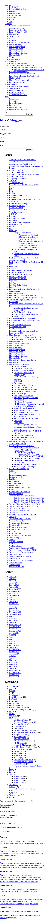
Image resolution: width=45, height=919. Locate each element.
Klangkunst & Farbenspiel (23, 402)
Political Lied (19, 423)
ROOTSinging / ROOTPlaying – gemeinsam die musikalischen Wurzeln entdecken (28, 427)
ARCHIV (12, 181)
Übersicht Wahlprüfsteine (18, 529)
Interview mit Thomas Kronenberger (22, 295)
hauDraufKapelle (20, 737)
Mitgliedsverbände (16, 13)
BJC (10, 189)
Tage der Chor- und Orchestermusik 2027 (29, 68)
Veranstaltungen (10, 61)
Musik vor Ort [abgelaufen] (19, 364)
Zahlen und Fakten (16, 107)
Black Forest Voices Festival (24, 371)
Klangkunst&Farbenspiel (23, 741)
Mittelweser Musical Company (25, 406)
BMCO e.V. (13, 7)
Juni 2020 (12, 658)
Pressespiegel (14, 105)
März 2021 (13, 643)
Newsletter (13, 101)
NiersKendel (18, 751)
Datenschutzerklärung (17, 218)
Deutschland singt (15, 224)
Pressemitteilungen (16, 103)
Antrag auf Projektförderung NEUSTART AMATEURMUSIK (31, 455)
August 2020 (14, 654)
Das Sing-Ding (19, 375)
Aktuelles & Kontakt (16, 162)
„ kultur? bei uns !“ (21, 366)
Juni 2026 (12, 579)
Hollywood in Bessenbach (23, 396)
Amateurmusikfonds (16, 28)
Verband (12, 540)
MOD (11, 714)
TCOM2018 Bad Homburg (19, 510)
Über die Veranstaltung (17, 521)
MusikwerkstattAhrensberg (24, 749)
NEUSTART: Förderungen (19, 469)
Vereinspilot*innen (16, 542)
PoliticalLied (18, 755)
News (11, 471)
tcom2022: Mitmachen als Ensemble (22, 515)
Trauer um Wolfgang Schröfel (20, 519)
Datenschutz (13, 216)
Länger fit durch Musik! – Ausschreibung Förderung (28, 246)
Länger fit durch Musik (17, 707)
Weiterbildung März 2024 (23, 710)
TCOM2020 (18, 780)
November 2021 (15, 627)
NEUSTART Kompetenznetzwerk (26, 448)
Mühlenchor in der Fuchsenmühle (26, 410)
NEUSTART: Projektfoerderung (26, 464)
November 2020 (15, 650)
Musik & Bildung (15, 45)
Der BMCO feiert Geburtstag (20, 222)
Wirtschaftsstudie (15, 554)
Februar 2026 (14, 585)
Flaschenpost (18, 383)
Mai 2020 (12, 660)
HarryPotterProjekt (21, 735)
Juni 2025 (12, 600)
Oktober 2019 (14, 675)
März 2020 (13, 664)
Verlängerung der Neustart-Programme (28, 339)
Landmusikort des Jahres (18, 30)
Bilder (11, 187)
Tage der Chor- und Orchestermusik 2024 (29, 500)
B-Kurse (12, 691)
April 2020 (13, 662)
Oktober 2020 (14, 652)
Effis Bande (18, 381)
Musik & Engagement (17, 47)
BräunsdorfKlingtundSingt (23, 722)
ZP (10, 797)
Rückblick (13, 490)
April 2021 (13, 641)
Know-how (13, 302)
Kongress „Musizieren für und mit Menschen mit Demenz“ (30, 242)
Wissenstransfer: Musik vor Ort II (21, 560)
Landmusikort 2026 (16, 333)
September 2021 (15, 631)
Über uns (8, 5)
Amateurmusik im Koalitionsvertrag (22, 164)
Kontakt (12, 20)
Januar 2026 (13, 587)
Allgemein (13, 687)
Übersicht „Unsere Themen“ (19, 42)
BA (10, 693)
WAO (11, 793)
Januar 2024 (13, 608)
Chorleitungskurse (15, 212)
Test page (12, 517)
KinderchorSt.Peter (21, 739)
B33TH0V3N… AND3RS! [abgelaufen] (24, 185)
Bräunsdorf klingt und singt (24, 373)
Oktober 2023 (14, 610)
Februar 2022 (14, 620)
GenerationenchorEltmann (23, 730)
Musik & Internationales (18, 53)
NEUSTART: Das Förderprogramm (27, 458)
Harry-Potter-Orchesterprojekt (25, 391)
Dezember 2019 (15, 671)
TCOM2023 (18, 783)
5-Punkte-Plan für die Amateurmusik (22, 160)
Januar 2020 (13, 668)
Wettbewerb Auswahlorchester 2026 (22, 74)
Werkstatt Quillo (20, 439)
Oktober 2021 (14, 629)
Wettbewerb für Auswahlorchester (21, 552)
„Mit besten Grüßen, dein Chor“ (25, 368)
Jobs (10, 22)
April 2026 (13, 583)
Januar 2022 (13, 623)
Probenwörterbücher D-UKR (20, 487)
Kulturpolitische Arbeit (17, 9)
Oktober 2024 (14, 604)
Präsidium (12, 11)
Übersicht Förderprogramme (19, 26)
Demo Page (13, 220)
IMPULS (12, 283)
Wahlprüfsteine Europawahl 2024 (21, 548)
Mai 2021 (12, 639)
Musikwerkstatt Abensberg (23, 412)
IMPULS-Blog (14, 705)
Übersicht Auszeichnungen (19, 86)
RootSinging (18, 758)
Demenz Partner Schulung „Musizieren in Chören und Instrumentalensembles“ (28, 237)
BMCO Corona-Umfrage (18, 195)
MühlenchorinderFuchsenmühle (25, 747)
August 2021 (14, 633)
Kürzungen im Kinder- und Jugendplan (23, 331)
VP (10, 791)
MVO (11, 718)
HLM (11, 701)
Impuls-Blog (13, 287)
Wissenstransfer (15, 36)
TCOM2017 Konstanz (17, 508)
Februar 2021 (14, 645)
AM (10, 689)
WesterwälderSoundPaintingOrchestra (28, 766)
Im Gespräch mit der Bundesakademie (28, 314)
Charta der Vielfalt (16, 208)
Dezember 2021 (15, 625)
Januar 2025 (13, 602)
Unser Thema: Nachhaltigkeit (20, 535)
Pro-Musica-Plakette (16, 90)
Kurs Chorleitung (15, 329)
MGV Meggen (11, 120)
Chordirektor (14, 695)
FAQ (11, 229)
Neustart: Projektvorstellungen (25, 467)
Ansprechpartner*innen (17, 179)
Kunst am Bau (19, 316)
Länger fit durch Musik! (18, 32)
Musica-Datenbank (16, 345)
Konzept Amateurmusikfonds (20, 325)
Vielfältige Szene (15, 546)
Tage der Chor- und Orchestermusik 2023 (29, 498)
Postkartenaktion (20, 172)
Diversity (12, 227)
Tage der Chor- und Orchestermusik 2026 (29, 70)
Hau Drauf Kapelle (21, 394)
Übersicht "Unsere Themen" (10, 863)
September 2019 (15, 677)
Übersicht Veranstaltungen (18, 63)
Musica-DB (13, 716)
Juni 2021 (12, 637)
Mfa (10, 712)
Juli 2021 (12, 635)
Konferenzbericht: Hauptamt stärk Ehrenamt (25, 320)
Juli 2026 (12, 577)
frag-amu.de (13, 266)
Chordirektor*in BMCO (18, 95)
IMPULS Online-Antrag (18, 285)
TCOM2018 (18, 776)
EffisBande (18, 726)
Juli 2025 (12, 597)
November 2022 (15, 612)
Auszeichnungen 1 (16, 183)
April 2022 (13, 618)
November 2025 (15, 591)
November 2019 (15, 673)
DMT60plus (13, 699)
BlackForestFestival (21, 720)
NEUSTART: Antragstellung (24, 452)
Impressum (13, 281)
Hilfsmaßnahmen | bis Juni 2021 (21, 275)
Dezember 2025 (15, 589)
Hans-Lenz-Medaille (16, 93)
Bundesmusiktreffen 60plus (19, 72)
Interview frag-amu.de (17, 293)
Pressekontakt (14, 99)
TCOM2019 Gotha (16, 512)
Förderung (8, 24)
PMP (11, 770)
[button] (6, 112)
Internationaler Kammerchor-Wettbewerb (29, 880)
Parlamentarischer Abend (18, 82)
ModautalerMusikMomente (24, 745)
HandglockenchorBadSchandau (25, 732)
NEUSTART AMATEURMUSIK (21, 446)
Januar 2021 (13, 648)
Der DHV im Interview (22, 312)
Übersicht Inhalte (15, 525)
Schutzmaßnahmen (16, 494)
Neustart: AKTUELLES (23, 450)
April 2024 (13, 606)
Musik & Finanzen (16, 49)
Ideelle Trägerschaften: (17, 277)
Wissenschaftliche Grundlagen (20, 556)
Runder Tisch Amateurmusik (19, 492)
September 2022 (15, 614)
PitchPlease (18, 421)
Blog (11, 191)
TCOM (12, 774)
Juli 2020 (12, 656)
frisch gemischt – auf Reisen (24, 385)
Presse (7, 97)
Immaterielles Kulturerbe (18, 109)
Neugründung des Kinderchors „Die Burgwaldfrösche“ (27, 415)
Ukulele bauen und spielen (23, 435)
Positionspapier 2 (15, 477)
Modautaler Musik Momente (24, 408)
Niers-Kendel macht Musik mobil (26, 419)
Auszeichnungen (11, 84)
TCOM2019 (18, 778)
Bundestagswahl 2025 (17, 206)
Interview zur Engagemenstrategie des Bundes (26, 297)
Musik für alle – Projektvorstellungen (22, 360)
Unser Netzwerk (15, 15)
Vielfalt (12, 57)
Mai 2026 (12, 581)
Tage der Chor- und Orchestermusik (22, 65)
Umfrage (12, 531)
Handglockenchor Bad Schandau (26, 389)
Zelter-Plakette (14, 88)
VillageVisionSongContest (23, 762)
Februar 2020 (14, 666)
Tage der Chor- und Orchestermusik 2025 (29, 502)
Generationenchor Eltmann (23, 387)
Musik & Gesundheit (16, 51)
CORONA (13, 214)
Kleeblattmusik (19, 743)
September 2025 (15, 595)
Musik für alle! (14, 34)
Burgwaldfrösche (20, 724)
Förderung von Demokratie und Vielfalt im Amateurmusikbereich (24, 259)
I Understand (11, 918)
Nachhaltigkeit (14, 59)
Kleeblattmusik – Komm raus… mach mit (29, 404)
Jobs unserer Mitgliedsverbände (20, 300)
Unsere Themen (10, 40)
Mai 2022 (12, 616)
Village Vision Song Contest (24, 437)
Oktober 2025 (14, 593)
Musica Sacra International (19, 80)
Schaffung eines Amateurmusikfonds (27, 337)
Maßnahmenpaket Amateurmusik (21, 335)
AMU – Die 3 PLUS (17, 176)
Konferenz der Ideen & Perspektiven (22, 318)
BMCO (12, 193)
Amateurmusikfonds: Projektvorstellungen (24, 174)
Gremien (12, 17)
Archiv (11, 38)
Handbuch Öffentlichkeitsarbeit (20, 270)
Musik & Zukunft (15, 55)
